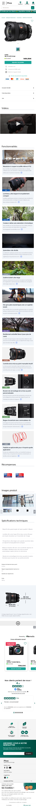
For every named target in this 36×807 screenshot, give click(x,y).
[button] (18, 49)
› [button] (34, 511)
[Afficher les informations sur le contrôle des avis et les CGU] (27, 691)
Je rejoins (28, 753)
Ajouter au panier (18, 62)
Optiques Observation (11, 17)
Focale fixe (19, 17)
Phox (9, 3)
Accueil (3, 17)
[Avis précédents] (1, 703)
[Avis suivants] (34, 703)
